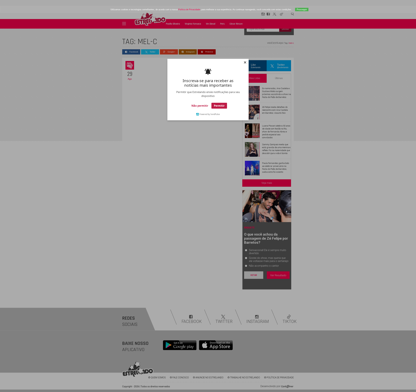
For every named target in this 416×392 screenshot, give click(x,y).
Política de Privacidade (189, 9)
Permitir (219, 105)
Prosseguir (302, 9)
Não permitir (199, 105)
